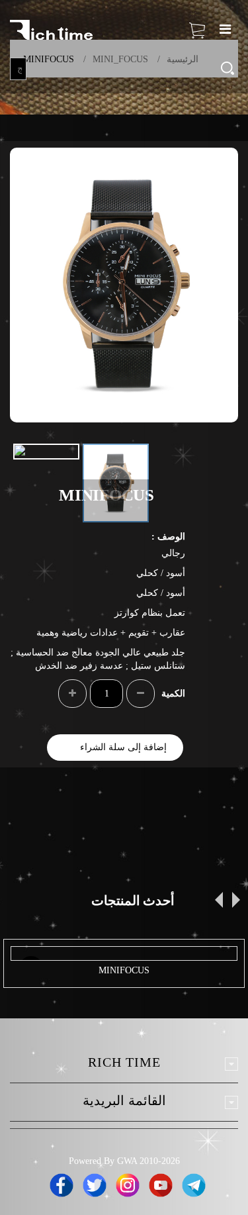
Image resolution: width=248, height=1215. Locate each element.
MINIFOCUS (124, 970)
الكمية (173, 694)
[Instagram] (128, 1183)
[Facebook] (61, 1183)
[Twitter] (94, 1183)
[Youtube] (161, 1183)
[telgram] (194, 1183)
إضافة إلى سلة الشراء (123, 747)
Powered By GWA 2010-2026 (124, 1161)
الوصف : (168, 537)
